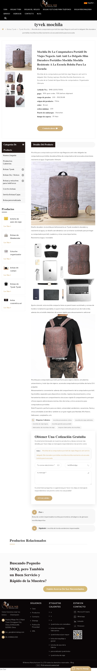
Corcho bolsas (9, 189)
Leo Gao (3, 669)
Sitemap (35, 621)
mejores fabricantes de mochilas (69, 427)
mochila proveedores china (62, 420)
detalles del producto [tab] (43, 144)
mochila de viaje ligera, (40, 424)
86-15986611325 (11, 637)
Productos (36, 613)
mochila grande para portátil (61, 424)
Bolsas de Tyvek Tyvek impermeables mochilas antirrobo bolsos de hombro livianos (16, 286)
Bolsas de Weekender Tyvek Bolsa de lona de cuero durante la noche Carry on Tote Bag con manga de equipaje (16, 237)
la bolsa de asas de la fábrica (58, 646)
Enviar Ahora (43, 498)
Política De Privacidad (36, 626)
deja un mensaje (82, 669)
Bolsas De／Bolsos (32, 9)
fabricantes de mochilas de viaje (44, 427)
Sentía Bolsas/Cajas (11, 194)
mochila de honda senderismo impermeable (63, 528)
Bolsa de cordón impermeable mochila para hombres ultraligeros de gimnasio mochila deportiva (60, 518)
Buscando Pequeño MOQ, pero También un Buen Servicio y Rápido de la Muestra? (28, 572)
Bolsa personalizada (82, 9)
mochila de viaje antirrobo (84, 420)
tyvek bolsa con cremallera (60, 624)
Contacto (29, 14)
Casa (33, 609)
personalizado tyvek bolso (60, 651)
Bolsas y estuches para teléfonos (57, 9)
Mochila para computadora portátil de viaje (47, 152)
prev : (41, 512)
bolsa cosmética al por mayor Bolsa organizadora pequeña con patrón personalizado (16, 302)
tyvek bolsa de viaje (58, 655)
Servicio (6, 14)
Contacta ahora (48, 128)
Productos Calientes (7, 162)
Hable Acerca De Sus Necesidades (65, 589)
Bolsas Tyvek (16, 9)
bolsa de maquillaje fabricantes (57, 629)
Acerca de (17, 14)
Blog (39, 14)
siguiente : (43, 528)
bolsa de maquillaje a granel (58, 640)
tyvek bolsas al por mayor (60, 634)
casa (5, 9)
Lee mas (7, 226)
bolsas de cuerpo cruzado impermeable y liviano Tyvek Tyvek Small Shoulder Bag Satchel (16, 269)
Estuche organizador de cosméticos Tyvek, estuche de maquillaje (16, 253)
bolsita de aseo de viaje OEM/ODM (16, 221)
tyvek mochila (24, 29)
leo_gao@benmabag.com (14, 632)
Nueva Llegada (9, 155)
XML (33, 631)
